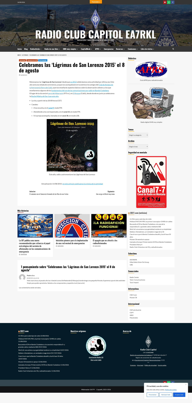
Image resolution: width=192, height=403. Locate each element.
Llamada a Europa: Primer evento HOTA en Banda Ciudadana (151, 242)
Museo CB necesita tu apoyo (139, 239)
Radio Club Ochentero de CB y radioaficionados (146, 247)
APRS (97, 49)
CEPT (132, 313)
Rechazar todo (165, 395)
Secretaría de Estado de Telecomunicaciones (147, 360)
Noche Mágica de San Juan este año (44, 96)
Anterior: (49, 192)
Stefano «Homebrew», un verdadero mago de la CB (147, 232)
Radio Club (32, 235)
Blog (26, 49)
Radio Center (134, 277)
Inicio (20, 49)
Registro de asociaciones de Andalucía (141, 355)
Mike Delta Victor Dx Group (139, 262)
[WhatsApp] (168, 2)
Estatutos (133, 365)
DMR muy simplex (69, 49)
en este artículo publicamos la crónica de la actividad (82, 184)
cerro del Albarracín (55, 93)
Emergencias (109, 49)
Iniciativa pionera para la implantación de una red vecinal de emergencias (72, 242)
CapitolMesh (85, 49)
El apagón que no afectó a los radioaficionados (105, 242)
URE (131, 265)
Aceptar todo (179, 395)
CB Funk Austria (135, 310)
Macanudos (134, 318)
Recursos (119, 49)
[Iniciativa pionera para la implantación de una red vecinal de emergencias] (72, 226)
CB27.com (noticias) (138, 212)
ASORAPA (133, 260)
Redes (39, 235)
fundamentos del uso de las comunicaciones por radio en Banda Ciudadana (80, 90)
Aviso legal (140, 365)
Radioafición (35, 49)
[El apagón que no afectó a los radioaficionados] (109, 226)
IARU (132, 315)
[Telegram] (165, 2)
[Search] (173, 49)
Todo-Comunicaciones (137, 280)
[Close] (186, 384)
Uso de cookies (162, 365)
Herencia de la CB (32, 60)
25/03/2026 (24, 254)
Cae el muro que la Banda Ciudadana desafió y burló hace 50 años (40, 356)
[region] (166, 391)
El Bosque (76, 93)
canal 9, (51, 108)
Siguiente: (105, 192)
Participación (42, 60)
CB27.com (133, 295)
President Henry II (136, 244)
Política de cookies (171, 390)
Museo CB (133, 297)
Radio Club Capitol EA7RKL (95, 34)
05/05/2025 (97, 246)
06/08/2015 (24, 75)
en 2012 (73, 82)
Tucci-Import (134, 282)
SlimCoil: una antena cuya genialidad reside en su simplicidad (150, 229)
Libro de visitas (146, 49)
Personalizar (152, 395)
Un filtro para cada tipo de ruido (141, 219)
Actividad (22, 60)
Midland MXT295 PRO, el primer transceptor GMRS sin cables (151, 221)
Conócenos (132, 49)
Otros (95, 235)
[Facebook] (172, 2)
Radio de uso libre (51, 49)
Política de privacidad (150, 365)
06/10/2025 (61, 246)
